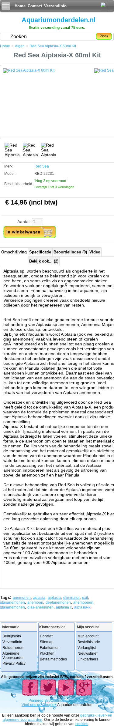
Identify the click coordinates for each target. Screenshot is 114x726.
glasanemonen (12, 602)
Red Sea (41, 166)
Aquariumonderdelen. (67, 700)
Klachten (47, 653)
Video (94, 252)
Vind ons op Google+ (39, 705)
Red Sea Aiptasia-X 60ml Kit (52, 46)
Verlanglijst (87, 648)
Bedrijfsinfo (11, 636)
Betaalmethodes (53, 659)
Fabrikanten (50, 648)
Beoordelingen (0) (70, 252)
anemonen (22, 597)
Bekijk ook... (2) (43, 261)
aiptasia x (64, 607)
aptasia (39, 597)
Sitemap (47, 642)
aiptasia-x (82, 607)
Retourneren (12, 648)
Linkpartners (88, 659)
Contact (35, 6)
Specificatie (40, 252)
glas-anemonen (40, 607)
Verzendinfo (55, 6)
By (46, 700)
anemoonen (83, 602)
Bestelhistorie (89, 642)
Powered (36, 700)
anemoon (35, 602)
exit (85, 597)
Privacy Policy (14, 663)
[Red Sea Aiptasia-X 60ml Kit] (48, 104)
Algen (20, 46)
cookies (81, 724)
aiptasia (54, 597)
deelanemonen (58, 602)
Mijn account (88, 636)
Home (20, 6)
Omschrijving (14, 252)
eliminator (71, 597)
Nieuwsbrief (87, 653)
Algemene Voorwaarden (13, 655)
